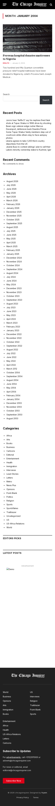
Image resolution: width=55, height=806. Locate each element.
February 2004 (13, 395)
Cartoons (10, 451)
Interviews (11, 470)
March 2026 (12, 200)
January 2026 (12, 208)
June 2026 (11, 189)
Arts (8, 439)
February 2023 (13, 326)
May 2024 (11, 284)
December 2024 (14, 258)
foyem (44, 792)
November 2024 (14, 261)
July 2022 (11, 353)
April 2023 (11, 319)
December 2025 (14, 212)
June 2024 (11, 281)
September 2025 (14, 223)
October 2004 (13, 372)
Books (9, 443)
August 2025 (12, 227)
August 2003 (12, 418)
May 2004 (11, 388)
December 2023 (14, 288)
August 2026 (12, 181)
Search (6, 94)
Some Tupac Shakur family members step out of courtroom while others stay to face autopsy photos (28, 135)
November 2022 (14, 338)
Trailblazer (11, 512)
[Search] (50, 4)
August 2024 (12, 273)
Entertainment (12, 458)
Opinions (10, 489)
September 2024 (14, 269)
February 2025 (13, 250)
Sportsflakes (12, 508)
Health (9, 462)
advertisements (13, 757)
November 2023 (14, 292)
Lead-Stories (12, 474)
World (9, 527)
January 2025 (12, 254)
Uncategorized (13, 516)
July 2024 (11, 277)
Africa (9, 435)
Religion (10, 500)
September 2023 (14, 300)
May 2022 (11, 361)
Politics (9, 497)
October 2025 (12, 219)
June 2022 (11, 357)
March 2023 (11, 323)
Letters (9, 478)
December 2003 (14, 403)
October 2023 (12, 296)
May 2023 (11, 315)
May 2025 (11, 238)
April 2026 (11, 196)
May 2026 (11, 193)
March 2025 (11, 246)
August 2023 (12, 303)
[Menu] (4, 4)
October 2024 (13, 265)
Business (10, 447)
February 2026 (13, 204)
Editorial (10, 455)
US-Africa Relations (15, 523)
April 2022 (11, 365)
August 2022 (12, 349)
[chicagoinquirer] (29, 4)
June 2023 (11, 311)
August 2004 (12, 380)
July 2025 (11, 231)
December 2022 (14, 334)
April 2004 (11, 391)
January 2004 (12, 399)
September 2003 (14, 414)
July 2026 (11, 185)
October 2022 (12, 342)
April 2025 (11, 242)
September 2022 (14, 346)
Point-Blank (11, 493)
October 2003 (13, 410)
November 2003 (14, 407)
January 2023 (12, 330)
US (7, 520)
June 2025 (11, 235)
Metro (9, 481)
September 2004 (14, 376)
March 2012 (11, 369)
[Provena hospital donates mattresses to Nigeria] (27, 38)
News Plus (11, 485)
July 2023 (11, 307)
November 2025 (14, 215)
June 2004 (11, 384)
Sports (9, 504)
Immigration (11, 466)
